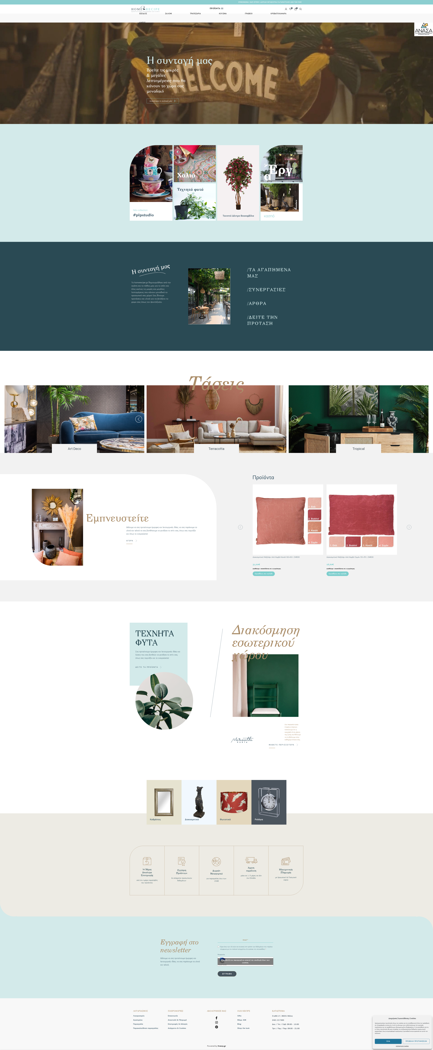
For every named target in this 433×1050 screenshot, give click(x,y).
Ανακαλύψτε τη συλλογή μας (163, 101)
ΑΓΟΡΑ (129, 541)
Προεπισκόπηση (321, 488)
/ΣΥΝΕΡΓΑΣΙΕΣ (266, 289)
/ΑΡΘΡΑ (257, 303)
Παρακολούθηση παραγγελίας (145, 1028)
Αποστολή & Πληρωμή (177, 1020)
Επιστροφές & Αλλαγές (178, 1024)
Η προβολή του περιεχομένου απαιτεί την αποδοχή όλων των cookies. (245, 961)
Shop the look (243, 1028)
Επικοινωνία (173, 1016)
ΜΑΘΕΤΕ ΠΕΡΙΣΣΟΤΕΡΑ (281, 745)
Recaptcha (221, 955)
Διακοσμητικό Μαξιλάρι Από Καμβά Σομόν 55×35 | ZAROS (350, 557)
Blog (239, 1024)
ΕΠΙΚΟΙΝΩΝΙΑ (243, 2)
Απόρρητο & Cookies (402, 1046)
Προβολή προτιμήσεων (416, 1041)
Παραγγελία (138, 1024)
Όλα (388, 1041)
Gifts (239, 1016)
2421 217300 (254, 2)
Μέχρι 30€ (241, 1020)
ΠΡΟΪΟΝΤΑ (215, 8)
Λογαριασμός (139, 1016)
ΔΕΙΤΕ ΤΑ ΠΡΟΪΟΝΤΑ (146, 667)
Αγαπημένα (137, 1020)
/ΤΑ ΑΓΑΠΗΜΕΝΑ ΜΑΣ (269, 272)
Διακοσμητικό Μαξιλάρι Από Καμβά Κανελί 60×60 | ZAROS (276, 557)
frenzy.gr (222, 1046)
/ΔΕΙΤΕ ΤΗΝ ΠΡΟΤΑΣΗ (262, 320)
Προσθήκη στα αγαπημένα (321, 493)
